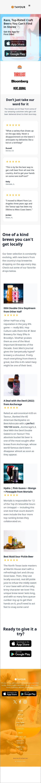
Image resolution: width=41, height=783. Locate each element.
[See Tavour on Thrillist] (20, 74)
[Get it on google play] (15, 53)
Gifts (20, 715)
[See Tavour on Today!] (20, 67)
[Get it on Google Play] (20, 654)
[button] (29, 5)
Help (20, 733)
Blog (20, 719)
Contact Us (20, 737)
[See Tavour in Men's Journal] (20, 88)
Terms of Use (20, 748)
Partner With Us (20, 724)
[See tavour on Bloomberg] (20, 81)
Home (20, 711)
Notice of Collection (20, 758)
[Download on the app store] (15, 43)
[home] (17, 5)
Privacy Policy (21, 742)
